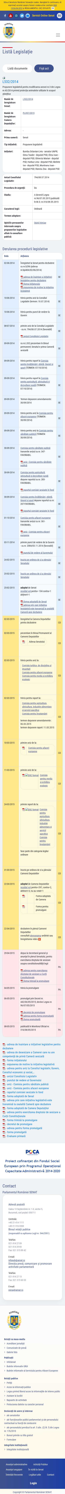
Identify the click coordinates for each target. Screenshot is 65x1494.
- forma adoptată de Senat (19, 1096)
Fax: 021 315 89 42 (17, 1250)
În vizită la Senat (36, 1469)
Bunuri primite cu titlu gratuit (20, 1435)
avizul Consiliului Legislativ (35, 336)
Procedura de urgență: (14, 188)
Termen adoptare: (12, 215)
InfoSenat (11, 1362)
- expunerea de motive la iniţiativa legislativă (29, 1064)
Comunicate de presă (16, 1348)
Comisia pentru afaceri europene (35, 518)
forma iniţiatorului (31, 284)
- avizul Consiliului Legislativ (21, 1076)
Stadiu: (7, 195)
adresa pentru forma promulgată (38, 1016)
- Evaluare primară (15, 1136)
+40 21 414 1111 (16, 1222)
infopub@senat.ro (16, 1260)
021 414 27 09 (15, 1243)
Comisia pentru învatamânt (34, 713)
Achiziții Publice (40, 1464)
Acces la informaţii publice (19, 1387)
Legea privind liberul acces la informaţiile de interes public (33, 1391)
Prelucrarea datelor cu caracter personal (25, 1404)
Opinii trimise (40, 222)
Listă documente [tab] (17, 68)
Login (33, 1483)
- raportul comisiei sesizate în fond (24, 1092)
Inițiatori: (8, 151)
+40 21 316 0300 (16, 1226)
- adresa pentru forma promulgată (23, 1128)
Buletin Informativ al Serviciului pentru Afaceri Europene (32, 1370)
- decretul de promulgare (18, 1124)
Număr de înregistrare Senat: (10, 102)
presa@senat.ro (15, 1290)
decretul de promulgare (34, 1012)
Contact (50, 1474)
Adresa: (8, 130)
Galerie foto (12, 1352)
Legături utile (35, 1474)
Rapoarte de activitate (17, 1400)
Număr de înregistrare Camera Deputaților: (10, 118)
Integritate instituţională (18, 1449)
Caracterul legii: (12, 208)
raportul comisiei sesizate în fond (38, 490)
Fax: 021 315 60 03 (17, 1280)
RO (59, 15)
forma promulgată (31, 1019)
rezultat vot (25, 591)
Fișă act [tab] (44, 68)
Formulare (11, 1439)
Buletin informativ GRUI (17, 1366)
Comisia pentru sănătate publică (35, 448)
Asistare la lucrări (14, 1395)
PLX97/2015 (28, 113)
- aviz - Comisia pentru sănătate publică (26, 1084)
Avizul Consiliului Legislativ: (12, 179)
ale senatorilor (13, 1415)
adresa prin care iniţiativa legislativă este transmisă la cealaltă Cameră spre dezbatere (37, 608)
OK (53, 8)
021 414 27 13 (15, 1276)
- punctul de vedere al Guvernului (23, 1080)
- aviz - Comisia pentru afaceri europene (27, 1088)
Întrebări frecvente (14, 1474)
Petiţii (9, 1382)
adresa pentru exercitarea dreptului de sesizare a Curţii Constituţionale (33, 974)
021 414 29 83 (15, 1246)
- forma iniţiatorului (16, 1060)
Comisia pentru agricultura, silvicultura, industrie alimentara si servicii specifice (37, 707)
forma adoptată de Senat (35, 601)
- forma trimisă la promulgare (21, 1120)
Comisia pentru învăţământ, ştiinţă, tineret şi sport (36, 364)
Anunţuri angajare (14, 1469)
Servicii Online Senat (43, 15)
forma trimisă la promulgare (36, 981)
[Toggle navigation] (58, 35)
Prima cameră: (11, 137)
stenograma (35, 935)
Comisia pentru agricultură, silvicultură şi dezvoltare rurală (35, 382)
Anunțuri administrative (16, 1464)
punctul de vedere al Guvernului (38, 552)
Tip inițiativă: (10, 144)
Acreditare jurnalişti (15, 1343)
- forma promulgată (15, 1132)
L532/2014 (10, 82)
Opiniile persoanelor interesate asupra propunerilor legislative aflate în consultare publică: (15, 229)
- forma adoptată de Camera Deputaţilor (27, 1108)
